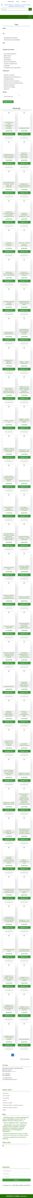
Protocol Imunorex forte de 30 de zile (24, 597)
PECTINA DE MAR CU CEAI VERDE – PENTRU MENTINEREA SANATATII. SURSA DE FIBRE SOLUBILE (8, 536)
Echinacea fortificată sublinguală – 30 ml (24, 215)
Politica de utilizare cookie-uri (10, 1107)
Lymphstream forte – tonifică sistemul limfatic (24, 303)
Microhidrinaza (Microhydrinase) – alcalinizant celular (24, 331)
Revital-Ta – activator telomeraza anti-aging (24, 714)
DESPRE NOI (11, 1)
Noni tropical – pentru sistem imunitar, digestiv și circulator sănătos (8, 390)
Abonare (16, 1180)
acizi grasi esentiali (10, 54)
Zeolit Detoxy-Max (24, 1039)
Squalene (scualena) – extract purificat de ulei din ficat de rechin (9, 860)
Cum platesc (6, 1098)
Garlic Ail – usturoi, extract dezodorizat (24, 244)
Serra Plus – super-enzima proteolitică (24, 774)
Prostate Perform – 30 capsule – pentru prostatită (24, 538)
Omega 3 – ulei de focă (8, 421)
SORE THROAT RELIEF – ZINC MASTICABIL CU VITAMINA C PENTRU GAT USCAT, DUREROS (24, 831)
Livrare (4, 1100)
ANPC (4, 1110)
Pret (4, 43)
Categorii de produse (8, 49)
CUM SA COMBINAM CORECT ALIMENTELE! (15, 1123)
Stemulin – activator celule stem (24, 861)
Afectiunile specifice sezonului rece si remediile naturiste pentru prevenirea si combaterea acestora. (15, 1134)
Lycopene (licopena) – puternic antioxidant (8, 303)
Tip (3, 33)
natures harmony (9, 85)
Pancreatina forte (24, 480)
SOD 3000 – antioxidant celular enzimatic (8, 832)
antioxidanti (7, 60)
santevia (6, 89)
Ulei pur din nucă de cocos (8, 950)
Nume (4, 28)
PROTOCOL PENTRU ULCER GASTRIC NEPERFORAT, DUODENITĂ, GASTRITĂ (24, 625)
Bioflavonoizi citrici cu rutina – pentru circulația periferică (8, 185)
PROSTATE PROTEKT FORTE (9, 568)
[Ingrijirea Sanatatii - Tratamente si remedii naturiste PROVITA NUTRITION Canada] (16, 5)
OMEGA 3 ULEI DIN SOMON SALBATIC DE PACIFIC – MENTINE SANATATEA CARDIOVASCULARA (24, 389)
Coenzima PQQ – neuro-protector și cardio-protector (24, 185)
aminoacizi (7, 58)
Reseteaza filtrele (8, 102)
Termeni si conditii (7, 1103)
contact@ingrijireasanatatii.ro (9, 1079)
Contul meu (6, 1093)
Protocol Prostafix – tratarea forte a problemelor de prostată (8, 655)
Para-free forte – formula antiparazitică (9, 509)
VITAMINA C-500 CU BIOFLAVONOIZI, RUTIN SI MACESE (24, 1008)
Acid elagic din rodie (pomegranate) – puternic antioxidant (8, 125)
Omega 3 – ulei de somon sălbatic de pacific (24, 420)
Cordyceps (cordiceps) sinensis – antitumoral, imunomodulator (8, 214)
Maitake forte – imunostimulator (9, 333)
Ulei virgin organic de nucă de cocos (24, 950)
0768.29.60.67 (23, 1196)
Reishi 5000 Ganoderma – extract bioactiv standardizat (24, 684)
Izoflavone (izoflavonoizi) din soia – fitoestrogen (9, 274)
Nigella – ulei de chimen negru (24, 362)
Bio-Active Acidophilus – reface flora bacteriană (24, 155)
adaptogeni (7, 56)
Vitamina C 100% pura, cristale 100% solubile (24, 979)
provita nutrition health (12, 81)
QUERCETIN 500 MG (9, 686)
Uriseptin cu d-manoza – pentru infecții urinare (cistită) (8, 978)
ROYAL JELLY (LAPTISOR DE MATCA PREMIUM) (24, 274)
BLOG (17, 1)
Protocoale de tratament (12, 40)
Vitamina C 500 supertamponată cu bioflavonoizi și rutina (9, 1007)
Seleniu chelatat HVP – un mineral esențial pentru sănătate (8, 772)
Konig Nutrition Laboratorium (13, 83)
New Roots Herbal (9, 87)
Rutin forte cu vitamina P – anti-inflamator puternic (8, 743)
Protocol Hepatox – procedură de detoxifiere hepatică (8, 597)
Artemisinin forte (24, 128)
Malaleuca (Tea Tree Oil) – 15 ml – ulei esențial (24, 891)
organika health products (12, 77)
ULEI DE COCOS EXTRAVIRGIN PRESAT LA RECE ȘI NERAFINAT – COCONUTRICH (8, 919)
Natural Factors (9, 75)
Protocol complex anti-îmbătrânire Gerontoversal (24, 567)
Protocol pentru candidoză (9, 627)
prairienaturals (9, 79)
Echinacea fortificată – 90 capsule (9, 244)
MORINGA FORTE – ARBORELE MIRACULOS (8, 362)
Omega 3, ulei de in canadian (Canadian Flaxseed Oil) (9, 450)
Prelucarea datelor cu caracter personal (13, 1105)
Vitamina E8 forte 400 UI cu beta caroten (9, 1038)
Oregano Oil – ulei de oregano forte (24, 450)
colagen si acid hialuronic (12, 67)
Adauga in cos (8, 134)
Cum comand (6, 1095)
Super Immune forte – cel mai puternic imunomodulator (8, 891)
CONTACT (24, 1)
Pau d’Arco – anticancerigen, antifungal (24, 509)
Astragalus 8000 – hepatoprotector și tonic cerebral (8, 156)
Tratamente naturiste (11, 38)
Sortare (5, 92)
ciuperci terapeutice (10, 64)
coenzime (7, 66)
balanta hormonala (10, 62)
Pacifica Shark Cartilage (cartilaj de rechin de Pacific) (9, 478)
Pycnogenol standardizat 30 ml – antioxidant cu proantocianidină (24, 655)
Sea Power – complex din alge (24, 744)
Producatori (6, 71)
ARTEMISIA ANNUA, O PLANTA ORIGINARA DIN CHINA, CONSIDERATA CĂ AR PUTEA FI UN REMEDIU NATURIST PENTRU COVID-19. (15, 1119)
